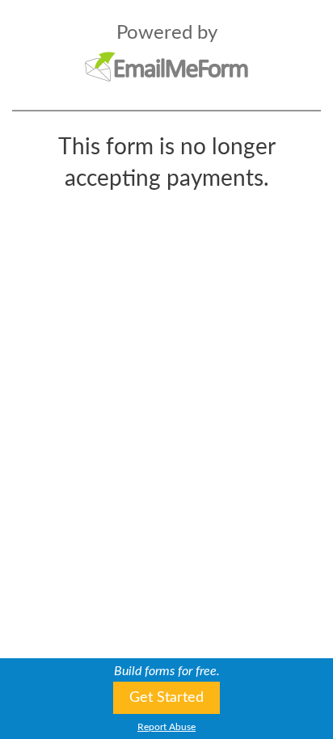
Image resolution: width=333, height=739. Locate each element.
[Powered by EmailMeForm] (166, 67)
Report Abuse (166, 727)
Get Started (166, 698)
